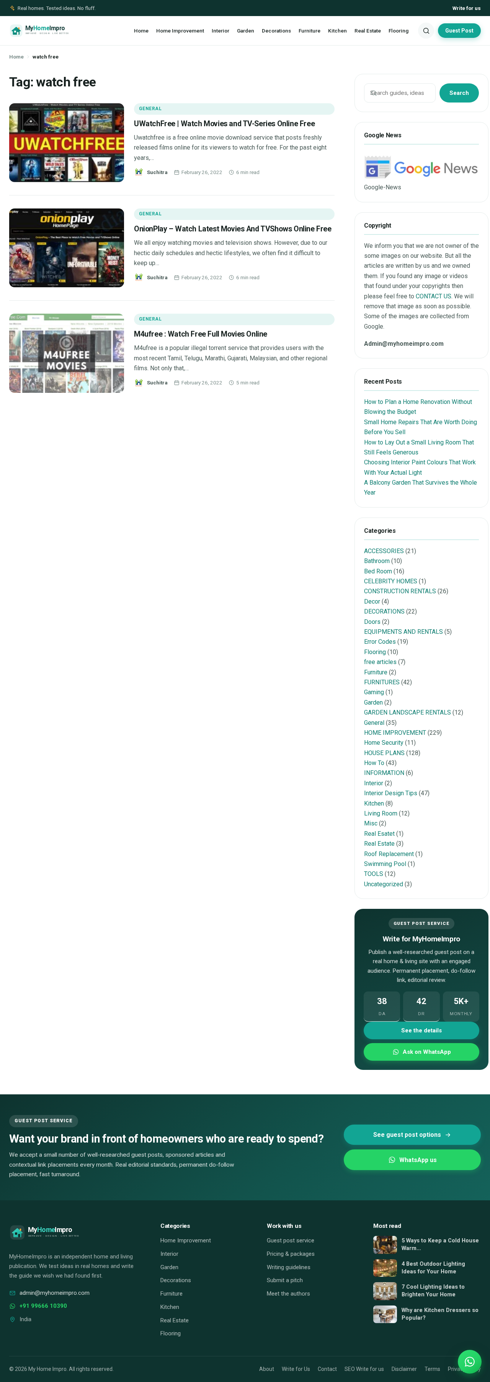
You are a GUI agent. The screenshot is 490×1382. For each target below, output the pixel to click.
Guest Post (459, 31)
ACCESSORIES (384, 551)
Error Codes (380, 641)
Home (141, 31)
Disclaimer (404, 1369)
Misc (370, 823)
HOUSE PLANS (384, 753)
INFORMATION (384, 772)
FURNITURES (382, 682)
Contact (327, 1369)
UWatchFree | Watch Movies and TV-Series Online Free (224, 123)
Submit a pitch (285, 1280)
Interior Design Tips (390, 793)
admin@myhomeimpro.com (55, 1292)
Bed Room (378, 571)
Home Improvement (180, 31)
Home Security (383, 742)
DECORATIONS (384, 611)
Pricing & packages (291, 1253)
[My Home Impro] (50, 30)
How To (374, 763)
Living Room (380, 813)
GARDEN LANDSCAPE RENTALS (407, 712)
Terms (432, 1369)
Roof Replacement (389, 854)
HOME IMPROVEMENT (395, 732)
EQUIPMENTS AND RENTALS (403, 631)
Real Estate (367, 31)
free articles (380, 662)
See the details (421, 1030)
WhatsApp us (418, 1160)
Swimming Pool (385, 864)
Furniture (309, 31)
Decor (372, 601)
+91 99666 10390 (43, 1305)
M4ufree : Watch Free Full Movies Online (200, 334)
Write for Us (296, 1369)
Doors (372, 621)
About (266, 1369)
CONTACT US (433, 296)
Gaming (374, 692)
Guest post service (290, 1240)
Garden (245, 31)
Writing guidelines (288, 1267)
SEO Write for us (364, 1369)
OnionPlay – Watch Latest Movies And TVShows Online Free (232, 229)
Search (459, 93)
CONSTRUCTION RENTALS (400, 591)
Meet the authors (288, 1293)
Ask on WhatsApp (427, 1051)
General (150, 108)
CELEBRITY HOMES (390, 581)
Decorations (276, 31)
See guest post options (407, 1134)
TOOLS (373, 873)
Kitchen (337, 31)
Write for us (466, 8)
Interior (220, 31)
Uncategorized (383, 884)
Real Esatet (379, 833)
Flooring (398, 31)
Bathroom (377, 561)
